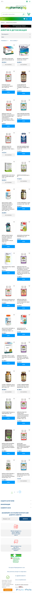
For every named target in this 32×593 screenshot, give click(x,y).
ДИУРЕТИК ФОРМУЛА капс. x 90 (23, 176)
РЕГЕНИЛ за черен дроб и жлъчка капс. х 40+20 (22, 59)
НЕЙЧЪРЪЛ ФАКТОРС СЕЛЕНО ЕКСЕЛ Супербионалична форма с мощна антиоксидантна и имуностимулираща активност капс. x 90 (23, 415)
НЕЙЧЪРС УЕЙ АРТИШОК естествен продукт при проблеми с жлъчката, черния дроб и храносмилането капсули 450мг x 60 (7, 238)
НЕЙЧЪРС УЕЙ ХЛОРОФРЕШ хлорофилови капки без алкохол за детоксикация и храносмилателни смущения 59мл (8, 446)
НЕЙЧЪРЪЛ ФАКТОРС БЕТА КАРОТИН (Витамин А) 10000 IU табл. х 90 (23, 475)
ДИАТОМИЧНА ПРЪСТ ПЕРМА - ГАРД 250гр (8, 267)
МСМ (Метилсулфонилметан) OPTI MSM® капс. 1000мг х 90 (8, 300)
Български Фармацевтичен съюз (17, 567)
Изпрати (25, 518)
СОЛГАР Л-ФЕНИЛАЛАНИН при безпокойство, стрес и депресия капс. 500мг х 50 (23, 386)
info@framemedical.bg (30, 1)
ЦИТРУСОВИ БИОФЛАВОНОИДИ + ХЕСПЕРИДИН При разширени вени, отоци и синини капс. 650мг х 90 (23, 446)
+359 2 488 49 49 (27, 1)
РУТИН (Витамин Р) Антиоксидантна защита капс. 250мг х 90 (7, 86)
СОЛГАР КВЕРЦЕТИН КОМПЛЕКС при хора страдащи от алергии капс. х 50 (23, 86)
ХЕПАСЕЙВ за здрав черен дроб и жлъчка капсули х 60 (8, 59)
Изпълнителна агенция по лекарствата (16, 571)
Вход (30, 19)
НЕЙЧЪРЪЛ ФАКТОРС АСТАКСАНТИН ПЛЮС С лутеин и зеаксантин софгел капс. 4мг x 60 (23, 301)
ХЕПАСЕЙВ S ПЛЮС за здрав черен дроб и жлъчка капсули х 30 (8, 357)
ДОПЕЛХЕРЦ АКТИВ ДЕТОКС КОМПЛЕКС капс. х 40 (23, 236)
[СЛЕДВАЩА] (20, 492)
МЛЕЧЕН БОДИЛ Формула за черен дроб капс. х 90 (8, 413)
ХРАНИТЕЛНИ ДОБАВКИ (11, 22)
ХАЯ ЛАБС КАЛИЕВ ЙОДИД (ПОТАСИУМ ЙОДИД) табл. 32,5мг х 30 (23, 147)
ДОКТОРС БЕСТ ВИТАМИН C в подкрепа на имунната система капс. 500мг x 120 (8, 329)
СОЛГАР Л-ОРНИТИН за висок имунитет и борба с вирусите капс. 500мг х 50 (8, 386)
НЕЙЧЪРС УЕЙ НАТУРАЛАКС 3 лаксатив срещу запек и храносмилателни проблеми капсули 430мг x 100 (8, 475)
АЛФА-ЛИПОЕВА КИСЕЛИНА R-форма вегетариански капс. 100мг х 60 (23, 115)
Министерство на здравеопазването (17, 575)
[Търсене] (23, 14)
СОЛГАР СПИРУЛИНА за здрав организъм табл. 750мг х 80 (23, 203)
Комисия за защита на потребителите (17, 579)
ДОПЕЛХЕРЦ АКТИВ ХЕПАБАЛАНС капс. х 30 (22, 329)
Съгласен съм (8, 590)
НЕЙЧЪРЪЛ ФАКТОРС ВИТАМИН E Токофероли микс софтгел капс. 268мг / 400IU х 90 (23, 357)
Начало (3, 22)
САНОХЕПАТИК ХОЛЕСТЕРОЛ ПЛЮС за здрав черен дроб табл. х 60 (8, 176)
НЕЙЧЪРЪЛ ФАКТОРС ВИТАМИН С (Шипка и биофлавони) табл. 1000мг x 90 (8, 148)
